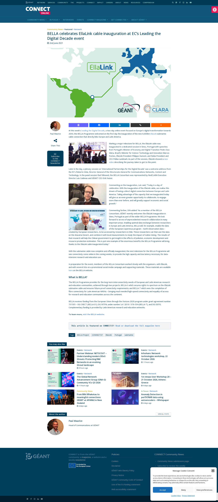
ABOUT (118, 2)
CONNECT (91, 2)
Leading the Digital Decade (93, 130)
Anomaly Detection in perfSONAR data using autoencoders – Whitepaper (155, 397)
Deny (183, 490)
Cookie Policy (176, 496)
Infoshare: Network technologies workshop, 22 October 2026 (154, 356)
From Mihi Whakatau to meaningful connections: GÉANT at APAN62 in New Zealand (89, 398)
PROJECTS (80, 2)
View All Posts (163, 414)
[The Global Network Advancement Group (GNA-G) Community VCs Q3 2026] (60, 379)
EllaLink (153, 133)
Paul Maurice (55, 134)
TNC (72, 2)
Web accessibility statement (124, 489)
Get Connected (118, 19)
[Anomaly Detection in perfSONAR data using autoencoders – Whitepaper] (125, 397)
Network (78, 29)
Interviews (68, 19)
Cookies (115, 461)
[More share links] (161, 125)
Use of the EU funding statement (126, 484)
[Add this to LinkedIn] (120, 125)
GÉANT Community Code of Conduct (127, 480)
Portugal (118, 335)
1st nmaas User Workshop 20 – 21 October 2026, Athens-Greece (156, 379)
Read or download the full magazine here (138, 326)
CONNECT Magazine (96, 19)
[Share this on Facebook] (99, 125)
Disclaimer (116, 466)
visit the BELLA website (93, 314)
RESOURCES (135, 2)
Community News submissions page (173, 461)
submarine (129, 335)
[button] (214, 9)
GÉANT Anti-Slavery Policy (123, 470)
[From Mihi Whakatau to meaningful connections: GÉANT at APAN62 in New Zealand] (60, 397)
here (71, 270)
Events (80, 19)
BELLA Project (83, 335)
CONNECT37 (97, 335)
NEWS (126, 2)
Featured (68, 29)
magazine (86, 457)
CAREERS (109, 2)
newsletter (80, 460)
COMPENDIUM (148, 2)
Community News (36, 19)
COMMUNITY (63, 2)
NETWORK (41, 2)
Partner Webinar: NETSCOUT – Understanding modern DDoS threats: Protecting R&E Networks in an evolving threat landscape (92, 359)
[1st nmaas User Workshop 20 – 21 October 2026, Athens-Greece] (125, 379)
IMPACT (100, 2)
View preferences (204, 490)
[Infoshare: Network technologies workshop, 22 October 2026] (125, 356)
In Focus (54, 19)
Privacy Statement (188, 496)
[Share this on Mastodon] (78, 125)
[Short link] (140, 125)
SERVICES (51, 2)
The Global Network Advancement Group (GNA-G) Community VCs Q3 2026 (91, 379)
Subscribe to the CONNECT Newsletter (55, 159)
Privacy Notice (118, 475)
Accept (163, 490)
